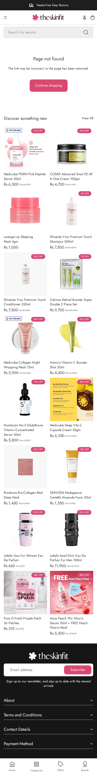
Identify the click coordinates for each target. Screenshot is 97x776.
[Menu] (5, 17)
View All (87, 118)
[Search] (86, 32)
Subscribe (78, 669)
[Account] (85, 17)
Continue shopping (48, 85)
